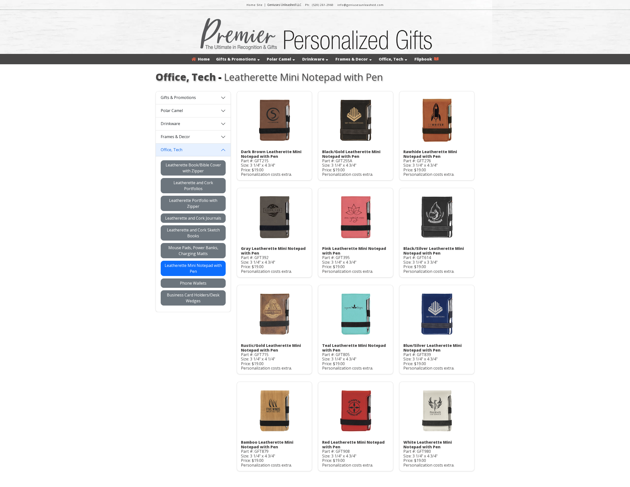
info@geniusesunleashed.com (360, 5)
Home (203, 59)
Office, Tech (391, 59)
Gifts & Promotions (236, 59)
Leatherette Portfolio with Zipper (193, 203)
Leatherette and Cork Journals (193, 218)
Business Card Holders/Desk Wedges (193, 298)
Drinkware (313, 59)
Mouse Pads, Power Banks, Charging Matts (193, 250)
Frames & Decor (351, 59)
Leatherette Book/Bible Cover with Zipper (193, 168)
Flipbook (424, 59)
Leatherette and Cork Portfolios (193, 185)
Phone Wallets (193, 283)
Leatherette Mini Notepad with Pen (193, 268)
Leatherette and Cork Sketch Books (193, 233)
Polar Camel (279, 59)
